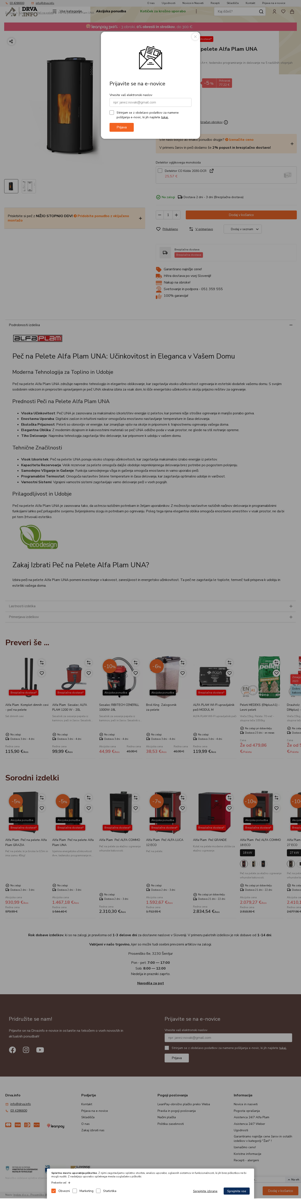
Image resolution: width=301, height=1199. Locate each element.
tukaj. (165, 117)
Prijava (122, 127)
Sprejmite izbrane (205, 1191)
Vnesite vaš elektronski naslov (131, 95)
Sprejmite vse (236, 1191)
